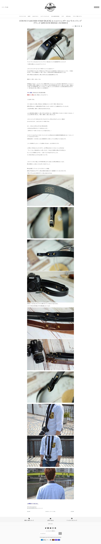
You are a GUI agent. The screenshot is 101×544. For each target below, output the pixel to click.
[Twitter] (45, 528)
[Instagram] (53, 528)
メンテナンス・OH (22, 16)
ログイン (3, 7)
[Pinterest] (55, 528)
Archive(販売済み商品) (55, 16)
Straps (36, 508)
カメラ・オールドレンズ (45, 16)
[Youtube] (50, 528)
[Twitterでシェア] (77, 26)
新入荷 (29, 16)
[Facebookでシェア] (75, 26)
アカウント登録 (75, 16)
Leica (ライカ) (35, 16)
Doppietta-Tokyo (44, 537)
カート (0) (96, 7)
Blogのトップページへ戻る (50, 511)
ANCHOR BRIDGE (32, 508)
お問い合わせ (68, 16)
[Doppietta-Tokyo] (50, 1)
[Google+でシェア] (79, 26)
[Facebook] (48, 528)
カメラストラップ (40, 508)
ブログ (63, 16)
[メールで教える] (81, 26)
